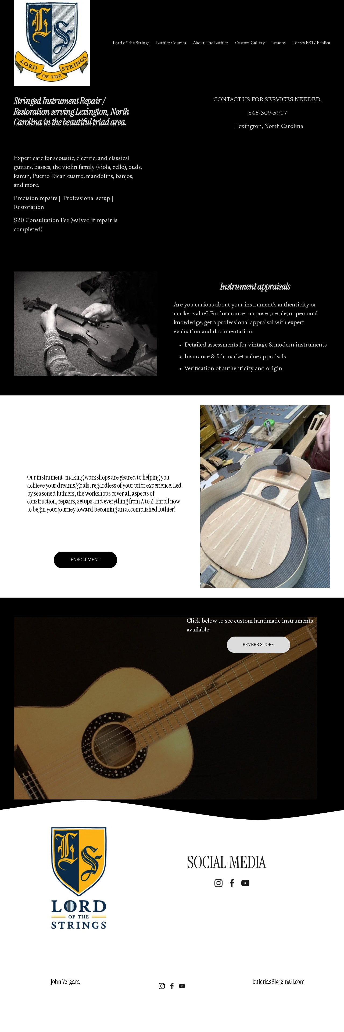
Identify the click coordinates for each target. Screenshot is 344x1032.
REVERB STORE (258, 645)
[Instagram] (218, 883)
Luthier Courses (171, 43)
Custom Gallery (250, 43)
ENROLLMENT (86, 560)
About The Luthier (210, 43)
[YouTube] (245, 883)
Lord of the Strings (131, 43)
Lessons (278, 43)
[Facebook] (232, 883)
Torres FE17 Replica (311, 43)
